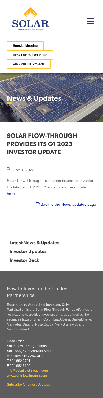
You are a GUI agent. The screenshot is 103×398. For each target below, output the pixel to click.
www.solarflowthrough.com (27, 375)
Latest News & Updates (34, 242)
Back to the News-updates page (68, 204)
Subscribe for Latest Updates (28, 385)
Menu (91, 21)
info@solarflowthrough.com (27, 371)
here (11, 193)
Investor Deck (24, 260)
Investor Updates (28, 251)
